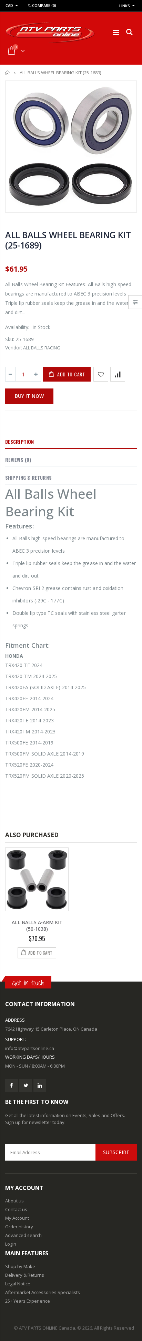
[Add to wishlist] (100, 374)
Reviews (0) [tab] (18, 459)
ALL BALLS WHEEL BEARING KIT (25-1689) (68, 240)
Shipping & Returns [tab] (28, 477)
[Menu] (116, 32)
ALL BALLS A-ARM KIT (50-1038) (37, 925)
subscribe (116, 1152)
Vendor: (13, 347)
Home (7, 73)
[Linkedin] (39, 1085)
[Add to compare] (117, 374)
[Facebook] (11, 1085)
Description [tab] (19, 441)
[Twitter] (25, 1085)
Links (124, 5)
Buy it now (29, 396)
